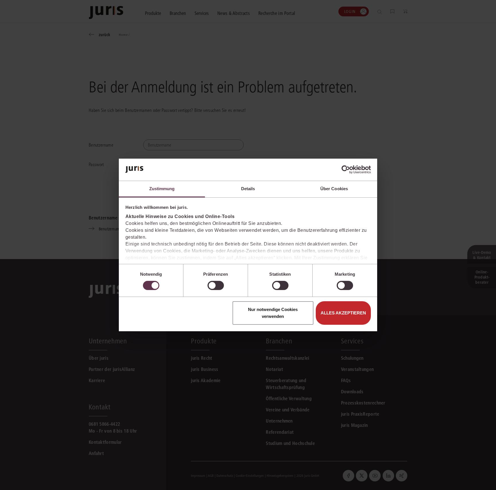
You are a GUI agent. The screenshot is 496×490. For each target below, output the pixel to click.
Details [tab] (248, 188)
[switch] (216, 285)
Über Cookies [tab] (334, 188)
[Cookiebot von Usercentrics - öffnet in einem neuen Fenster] (346, 169)
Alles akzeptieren (343, 312)
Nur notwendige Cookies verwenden (273, 313)
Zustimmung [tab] (162, 188)
